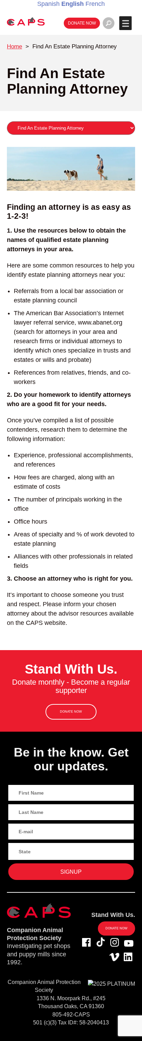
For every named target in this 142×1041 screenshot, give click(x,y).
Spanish (48, 3)
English (72, 3)
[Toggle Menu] (125, 23)
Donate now (82, 23)
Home (14, 46)
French (95, 3)
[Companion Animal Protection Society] (26, 21)
